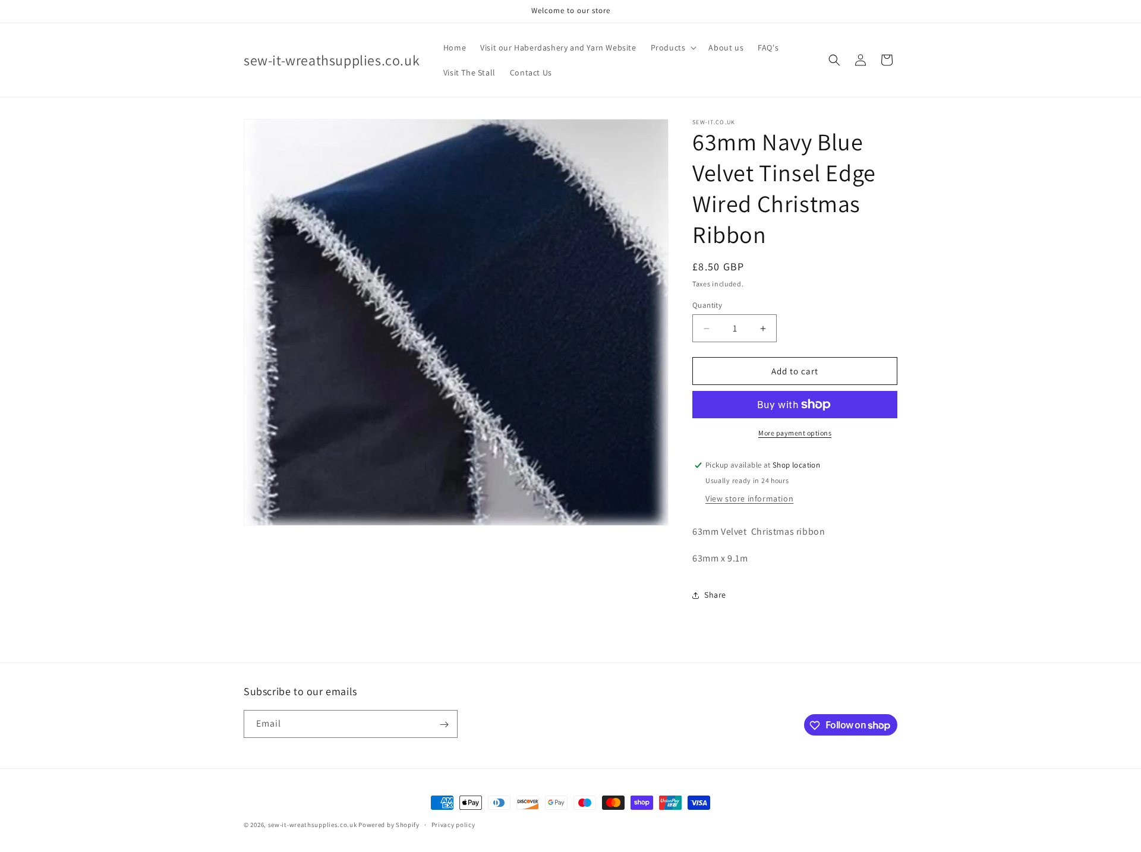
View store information (749, 498)
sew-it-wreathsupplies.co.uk (312, 825)
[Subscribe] (444, 725)
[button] (673, 47)
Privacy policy (453, 824)
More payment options (794, 432)
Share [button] (715, 594)
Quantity (707, 305)
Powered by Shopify (389, 825)
